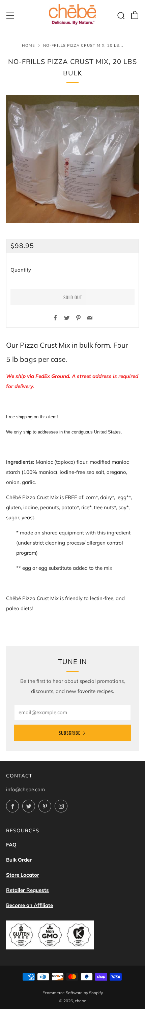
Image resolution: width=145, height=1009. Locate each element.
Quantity (20, 270)
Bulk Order (19, 860)
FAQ (11, 844)
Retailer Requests (27, 890)
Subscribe (69, 732)
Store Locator (22, 875)
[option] (72, 159)
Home (28, 45)
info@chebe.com (25, 789)
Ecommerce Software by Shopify (72, 992)
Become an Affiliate (29, 905)
